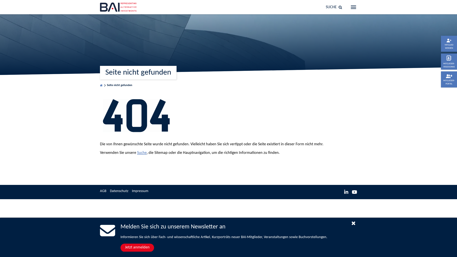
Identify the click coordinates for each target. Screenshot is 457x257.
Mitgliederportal (449, 82)
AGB (103, 191)
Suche (142, 153)
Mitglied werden (449, 46)
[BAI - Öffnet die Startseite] (129, 7)
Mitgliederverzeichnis (449, 65)
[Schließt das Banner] (353, 223)
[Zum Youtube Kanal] (354, 192)
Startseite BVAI (101, 84)
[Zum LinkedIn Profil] (346, 192)
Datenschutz (119, 191)
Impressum (140, 191)
